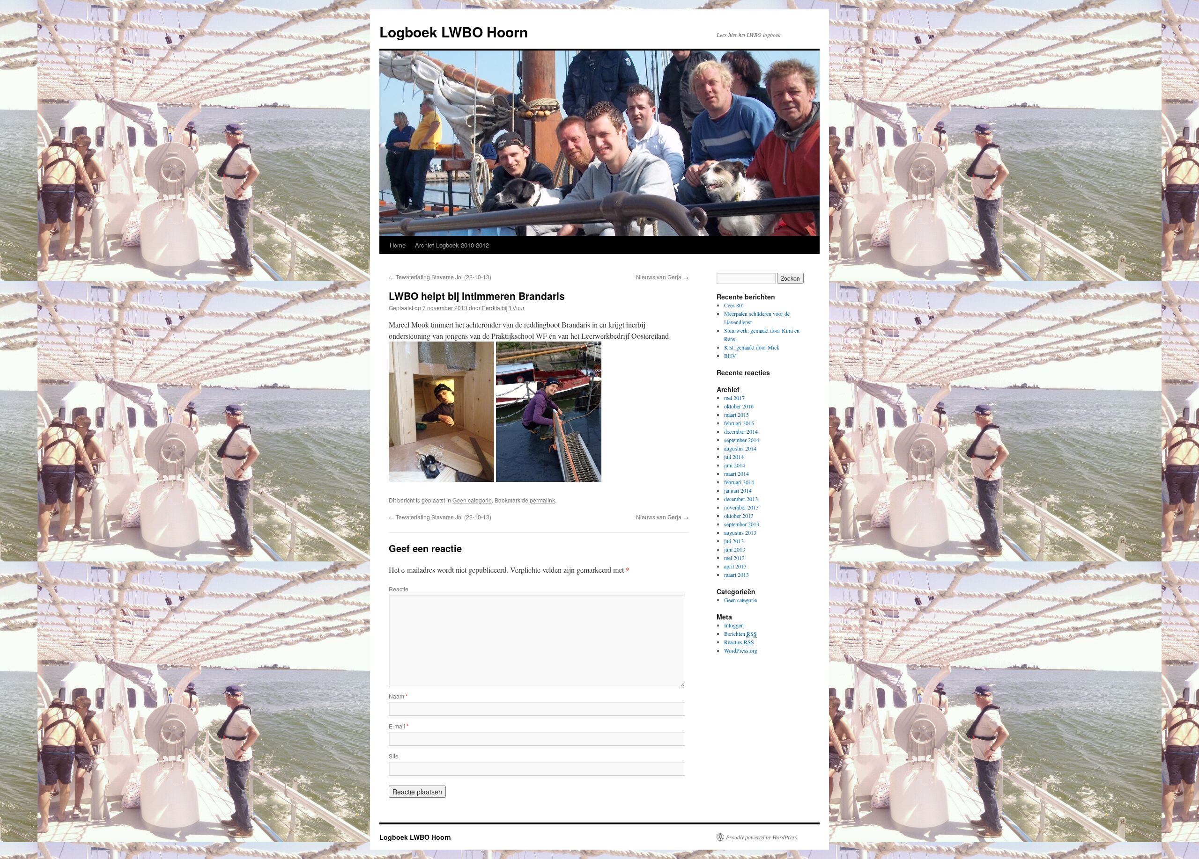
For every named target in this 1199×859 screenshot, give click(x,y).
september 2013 (741, 524)
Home (398, 244)
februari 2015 (739, 423)
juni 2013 (734, 549)
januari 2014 (738, 490)
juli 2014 (734, 456)
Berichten (740, 633)
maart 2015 (736, 414)
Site (394, 756)
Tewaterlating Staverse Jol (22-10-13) (440, 277)
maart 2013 (736, 574)
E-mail (399, 726)
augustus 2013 (740, 532)
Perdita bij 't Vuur (503, 308)
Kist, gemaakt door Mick (751, 347)
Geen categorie (472, 500)
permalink (542, 500)
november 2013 (741, 507)
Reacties (739, 642)
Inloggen (734, 625)
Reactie (398, 589)
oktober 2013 (739, 515)
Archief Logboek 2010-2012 (452, 244)
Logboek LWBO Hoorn (453, 32)
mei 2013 (734, 557)
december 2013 (741, 498)
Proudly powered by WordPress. (762, 837)
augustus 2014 (740, 448)
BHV (730, 355)
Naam (398, 696)
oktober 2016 (739, 406)
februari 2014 (739, 482)
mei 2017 (734, 397)
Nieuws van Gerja (662, 277)
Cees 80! (734, 305)
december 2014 (741, 431)
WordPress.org (740, 650)
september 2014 (741, 440)
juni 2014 (734, 465)
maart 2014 (736, 473)
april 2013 (735, 566)
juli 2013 (734, 541)
